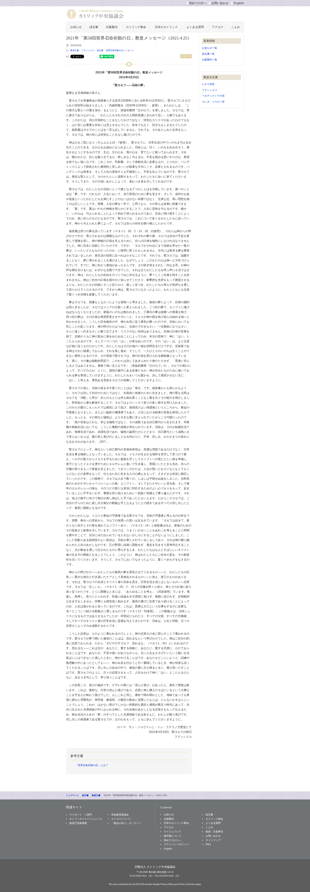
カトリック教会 (136, 27)
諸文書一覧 (208, 54)
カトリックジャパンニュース (85, 818)
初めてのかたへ (172, 840)
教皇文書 (74, 50)
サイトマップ (213, 840)
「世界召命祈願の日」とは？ (91, 765)
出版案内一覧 (209, 59)
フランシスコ (87, 50)
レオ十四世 (208, 84)
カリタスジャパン (121, 818)
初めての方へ (197, 3)
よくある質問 (195, 27)
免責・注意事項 (214, 831)
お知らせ (76, 27)
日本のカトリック (166, 27)
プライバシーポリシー (176, 844)
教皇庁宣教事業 (78, 823)
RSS (208, 844)
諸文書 (94, 27)
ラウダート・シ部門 (80, 814)
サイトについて (172, 831)
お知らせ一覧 (209, 48)
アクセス (217, 27)
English (239, 3)
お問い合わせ (220, 3)
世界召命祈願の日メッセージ (120, 50)
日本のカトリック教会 (176, 823)
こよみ (235, 27)
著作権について (172, 835)
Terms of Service (187, 884)
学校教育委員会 (120, 814)
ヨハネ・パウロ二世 (213, 101)
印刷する (186, 56)
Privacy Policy (167, 884)
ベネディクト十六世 (213, 96)
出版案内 (112, 27)
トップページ (72, 795)
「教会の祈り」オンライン (126, 823)
